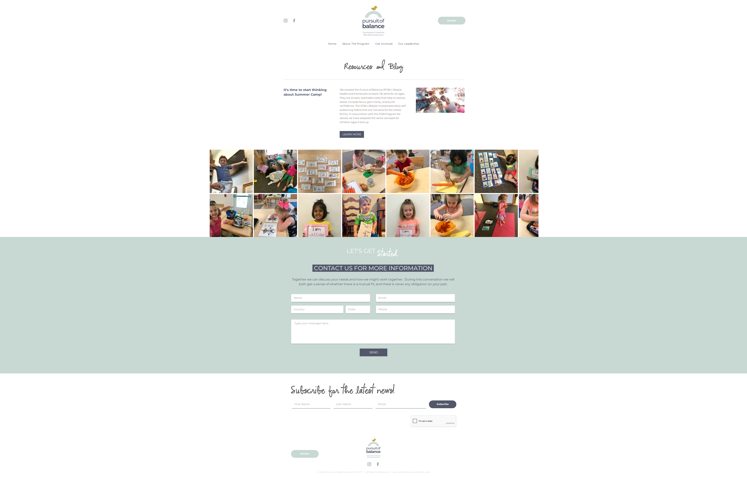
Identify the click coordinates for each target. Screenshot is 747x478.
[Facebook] (294, 20)
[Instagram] (285, 20)
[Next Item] (532, 193)
